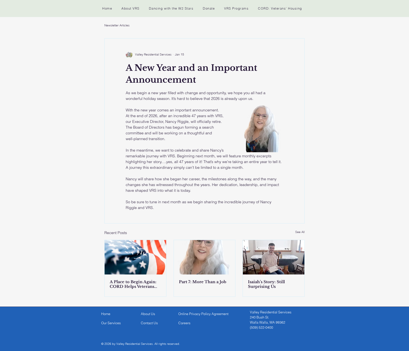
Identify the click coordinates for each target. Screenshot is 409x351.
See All (300, 232)
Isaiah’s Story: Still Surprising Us (266, 284)
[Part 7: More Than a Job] (204, 257)
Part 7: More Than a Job (202, 282)
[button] (130, 8)
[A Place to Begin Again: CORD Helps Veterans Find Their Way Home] (135, 257)
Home (105, 314)
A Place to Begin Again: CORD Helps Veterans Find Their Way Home (133, 284)
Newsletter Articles (117, 25)
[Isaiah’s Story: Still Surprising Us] (273, 257)
